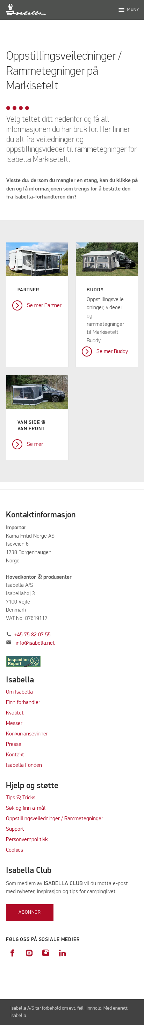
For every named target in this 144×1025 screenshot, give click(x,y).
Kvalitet (15, 713)
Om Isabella (19, 692)
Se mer (35, 444)
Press (12, 744)
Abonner (30, 912)
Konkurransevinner (27, 734)
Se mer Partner (44, 305)
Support (15, 829)
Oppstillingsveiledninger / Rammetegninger (54, 819)
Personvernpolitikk (27, 840)
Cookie (13, 850)
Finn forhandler (23, 702)
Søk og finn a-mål (25, 808)
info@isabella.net (35, 643)
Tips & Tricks (20, 798)
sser (17, 723)
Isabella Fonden (24, 765)
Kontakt (15, 755)
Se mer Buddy (112, 351)
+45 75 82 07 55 (32, 635)
